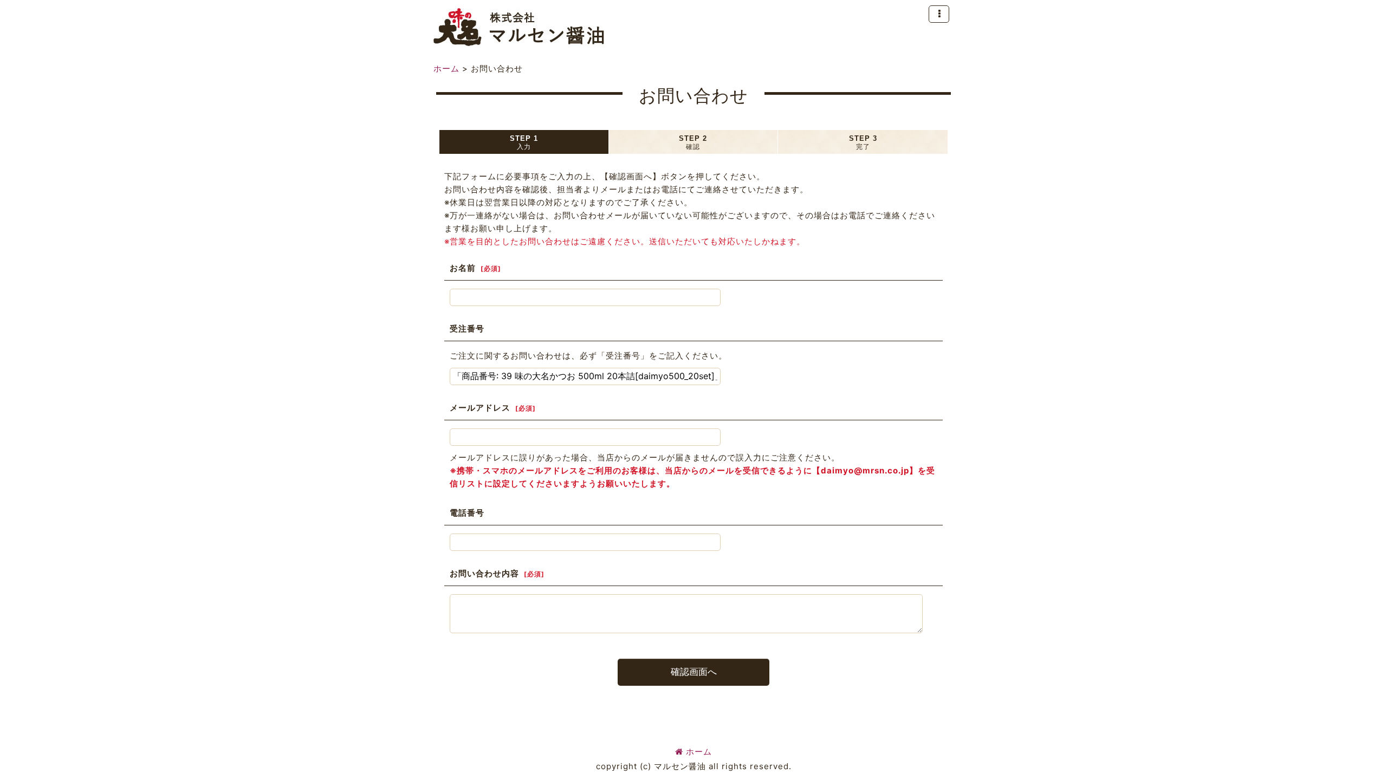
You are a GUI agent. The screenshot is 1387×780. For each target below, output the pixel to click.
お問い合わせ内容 (484, 573)
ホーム (699, 751)
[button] (939, 14)
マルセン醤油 (518, 27)
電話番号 (467, 513)
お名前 (463, 268)
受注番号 (467, 328)
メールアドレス (480, 407)
